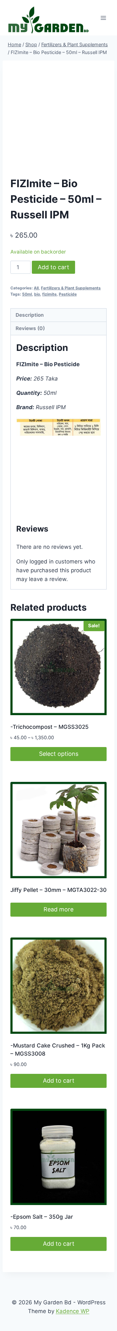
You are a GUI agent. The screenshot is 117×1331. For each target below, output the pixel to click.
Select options (58, 753)
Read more (58, 909)
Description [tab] (30, 315)
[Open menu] (103, 18)
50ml (27, 294)
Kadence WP (72, 1311)
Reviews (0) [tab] (30, 328)
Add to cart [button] (58, 1080)
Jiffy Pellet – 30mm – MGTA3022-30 (58, 890)
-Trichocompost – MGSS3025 (49, 727)
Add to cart (53, 267)
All (36, 287)
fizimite (49, 294)
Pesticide (68, 294)
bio (37, 294)
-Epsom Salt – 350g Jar (41, 1216)
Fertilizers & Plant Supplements (71, 287)
